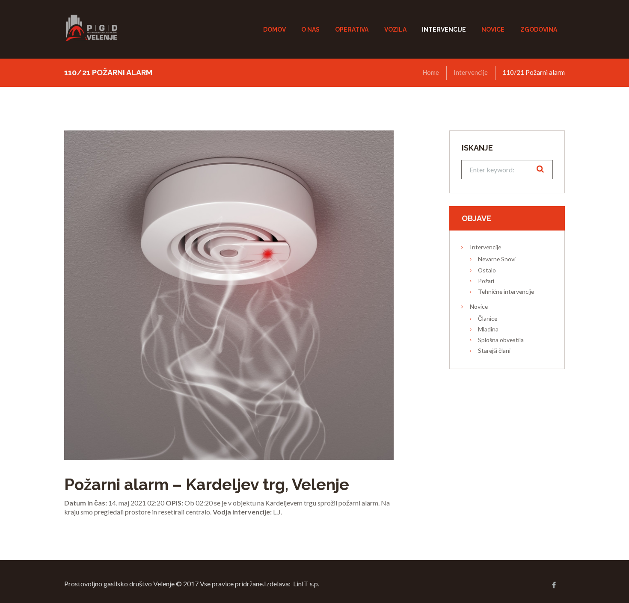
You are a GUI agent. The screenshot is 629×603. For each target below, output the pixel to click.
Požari (486, 280)
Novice (479, 306)
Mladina (488, 329)
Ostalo (487, 270)
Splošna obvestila (501, 339)
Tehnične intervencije (506, 291)
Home (430, 72)
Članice (487, 318)
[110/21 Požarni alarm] (229, 295)
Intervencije (471, 72)
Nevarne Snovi (497, 259)
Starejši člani (494, 350)
